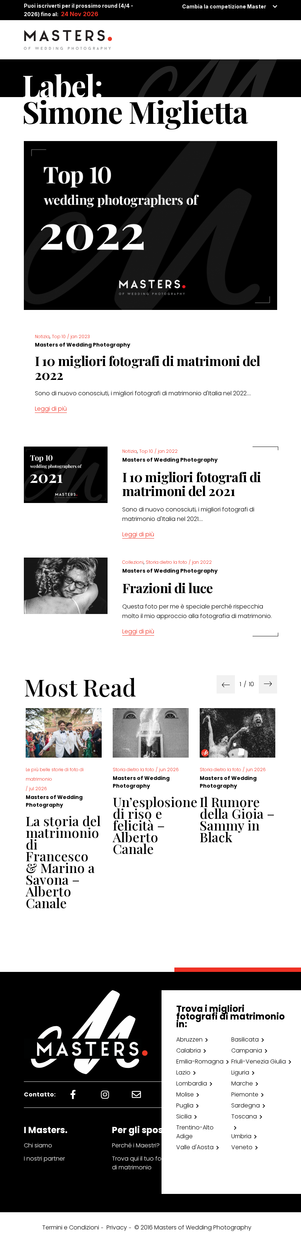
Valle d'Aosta (195, 1147)
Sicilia (184, 1116)
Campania (246, 1050)
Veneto (242, 1147)
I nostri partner (44, 1158)
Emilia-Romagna (200, 1061)
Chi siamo (38, 1145)
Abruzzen (189, 1039)
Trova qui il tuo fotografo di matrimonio (148, 1163)
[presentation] (226, 684)
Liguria (240, 1072)
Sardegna (245, 1105)
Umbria (241, 1136)
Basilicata (245, 1039)
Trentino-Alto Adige (195, 1131)
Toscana (244, 1116)
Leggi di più (51, 408)
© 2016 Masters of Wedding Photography (192, 1227)
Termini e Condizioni (70, 1227)
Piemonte (244, 1094)
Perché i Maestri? (136, 1145)
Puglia (184, 1105)
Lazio (183, 1072)
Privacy (116, 1227)
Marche (242, 1083)
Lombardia (191, 1083)
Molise (185, 1094)
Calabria (188, 1050)
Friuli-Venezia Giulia (258, 1061)
